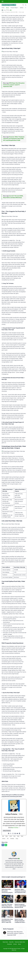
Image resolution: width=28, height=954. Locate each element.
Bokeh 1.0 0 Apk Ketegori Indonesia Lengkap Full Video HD (20, 921)
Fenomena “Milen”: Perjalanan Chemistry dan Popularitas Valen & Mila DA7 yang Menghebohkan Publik (13, 138)
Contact (15, 944)
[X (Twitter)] (11, 833)
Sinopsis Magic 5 (14, 7)
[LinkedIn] (19, 833)
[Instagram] (13, 833)
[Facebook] (8, 833)
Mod (14, 836)
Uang (17, 838)
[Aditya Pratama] (14, 856)
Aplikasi (21, 7)
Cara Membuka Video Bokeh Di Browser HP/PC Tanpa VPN (7, 921)
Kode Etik (11, 942)
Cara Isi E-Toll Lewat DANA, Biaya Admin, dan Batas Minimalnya (7, 906)
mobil (10, 836)
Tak (7, 838)
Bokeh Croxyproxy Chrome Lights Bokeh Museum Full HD (20, 906)
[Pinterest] (15, 833)
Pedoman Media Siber (20, 942)
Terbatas (12, 838)
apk (3, 836)
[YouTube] (17, 833)
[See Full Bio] (19, 828)
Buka (7, 836)
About (19, 944)
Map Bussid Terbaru (16, 948)
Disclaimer (9, 944)
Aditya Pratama (13, 858)
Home (3, 7)
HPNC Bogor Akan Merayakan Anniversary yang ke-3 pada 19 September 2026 (14, 84)
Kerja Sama (5, 942)
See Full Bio (14, 827)
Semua (3, 838)
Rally (18, 836)
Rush (22, 836)
